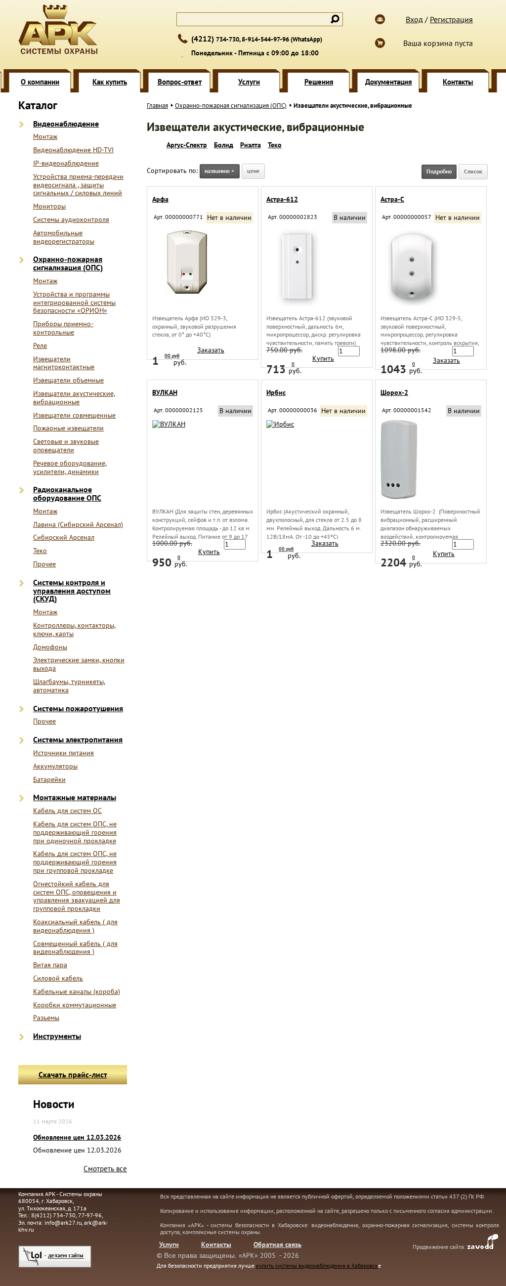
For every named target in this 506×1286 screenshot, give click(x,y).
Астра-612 (282, 199)
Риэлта (250, 144)
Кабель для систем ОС (67, 811)
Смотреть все (105, 1168)
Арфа (160, 199)
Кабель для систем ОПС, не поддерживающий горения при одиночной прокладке (75, 832)
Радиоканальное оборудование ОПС (67, 493)
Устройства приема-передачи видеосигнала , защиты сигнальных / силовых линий (78, 184)
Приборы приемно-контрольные (63, 328)
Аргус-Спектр (187, 144)
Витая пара (50, 965)
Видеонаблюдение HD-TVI (73, 150)
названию (217, 170)
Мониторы (49, 206)
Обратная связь (277, 1245)
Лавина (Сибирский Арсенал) (78, 524)
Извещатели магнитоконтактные (63, 363)
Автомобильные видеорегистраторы (63, 237)
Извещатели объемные (68, 380)
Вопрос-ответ (180, 81)
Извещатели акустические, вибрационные (74, 397)
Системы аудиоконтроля (71, 219)
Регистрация (451, 19)
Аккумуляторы (55, 766)
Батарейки (49, 779)
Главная (157, 105)
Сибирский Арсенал (63, 537)
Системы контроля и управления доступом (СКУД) (72, 590)
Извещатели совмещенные (74, 415)
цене (253, 170)
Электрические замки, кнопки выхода (79, 664)
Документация (388, 81)
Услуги (249, 81)
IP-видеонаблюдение (66, 163)
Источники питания (63, 753)
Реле (40, 346)
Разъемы (46, 1018)
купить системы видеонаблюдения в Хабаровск (317, 1265)
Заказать (210, 349)
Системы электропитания (78, 739)
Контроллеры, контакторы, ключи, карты (74, 629)
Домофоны (50, 647)
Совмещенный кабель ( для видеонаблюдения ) (75, 948)
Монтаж (45, 136)
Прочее (44, 564)
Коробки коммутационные (74, 1005)
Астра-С (392, 199)
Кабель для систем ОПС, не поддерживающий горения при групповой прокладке (75, 862)
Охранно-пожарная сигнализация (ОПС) (68, 263)
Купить (323, 358)
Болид (223, 144)
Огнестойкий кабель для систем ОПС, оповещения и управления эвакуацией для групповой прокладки (76, 896)
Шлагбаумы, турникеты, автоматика (69, 686)
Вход (414, 19)
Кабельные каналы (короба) (76, 991)
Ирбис (276, 392)
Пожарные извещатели (68, 428)
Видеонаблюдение (66, 124)
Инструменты (57, 1036)
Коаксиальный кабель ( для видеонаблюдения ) (75, 926)
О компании (40, 81)
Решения (319, 81)
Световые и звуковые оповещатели (66, 445)
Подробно (439, 171)
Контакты (458, 81)
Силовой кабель (58, 978)
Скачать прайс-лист (73, 1074)
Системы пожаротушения (78, 708)
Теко (40, 551)
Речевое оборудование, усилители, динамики (70, 467)
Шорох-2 (394, 392)
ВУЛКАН (164, 392)
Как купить (109, 81)
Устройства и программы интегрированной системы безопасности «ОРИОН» (74, 302)
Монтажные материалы (74, 797)
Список (473, 171)
